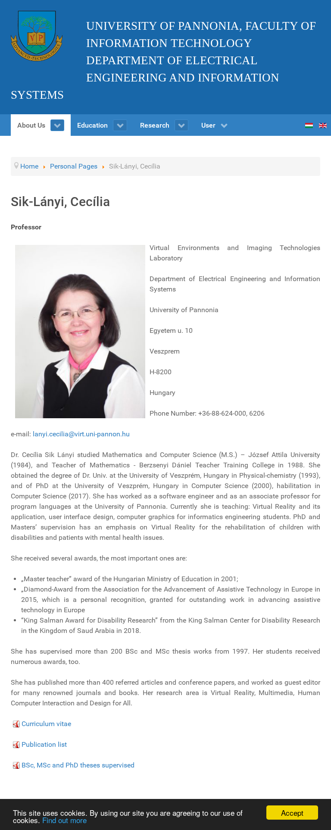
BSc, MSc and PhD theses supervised (78, 765)
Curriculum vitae (46, 724)
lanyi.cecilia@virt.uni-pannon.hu (81, 434)
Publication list (44, 744)
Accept (292, 812)
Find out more (64, 819)
